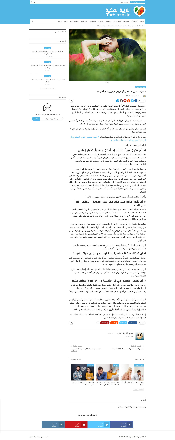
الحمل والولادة (117, 21)
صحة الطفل (108, 21)
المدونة (60, 21)
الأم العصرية (93, 21)
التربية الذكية (134, 21)
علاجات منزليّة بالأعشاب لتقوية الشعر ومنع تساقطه (86, 349)
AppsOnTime (33, 437)
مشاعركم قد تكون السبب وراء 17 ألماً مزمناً (128, 348)
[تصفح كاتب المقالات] (144, 95)
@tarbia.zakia (84, 415)
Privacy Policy (125, 2)
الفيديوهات (126, 21)
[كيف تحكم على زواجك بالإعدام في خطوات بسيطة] (82, 372)
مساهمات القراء (74, 21)
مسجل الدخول (131, 407)
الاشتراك (35, 119)
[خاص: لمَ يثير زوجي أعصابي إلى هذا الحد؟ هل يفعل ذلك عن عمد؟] (107, 372)
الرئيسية (142, 21)
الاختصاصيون (84, 21)
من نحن (66, 21)
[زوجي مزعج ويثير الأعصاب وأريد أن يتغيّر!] (132, 372)
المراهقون (100, 21)
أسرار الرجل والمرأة (140, 87)
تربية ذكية (116, 365)
